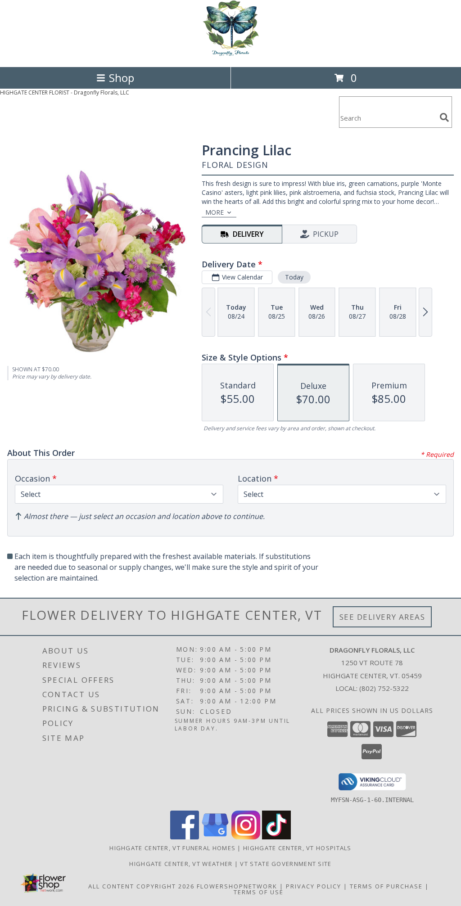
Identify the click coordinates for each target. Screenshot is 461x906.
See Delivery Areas (382, 617)
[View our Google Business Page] (215, 837)
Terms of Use (259, 892)
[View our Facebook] (184, 837)
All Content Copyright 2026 (141, 886)
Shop (121, 77)
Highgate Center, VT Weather (180, 864)
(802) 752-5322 (384, 688)
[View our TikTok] (276, 837)
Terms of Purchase (386, 886)
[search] (444, 117)
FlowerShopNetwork (237, 886)
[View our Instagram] (245, 837)
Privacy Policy (313, 886)
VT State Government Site (285, 864)
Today (294, 277)
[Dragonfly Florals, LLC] (231, 54)
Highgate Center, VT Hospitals (297, 848)
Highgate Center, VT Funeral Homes (172, 848)
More (214, 212)
